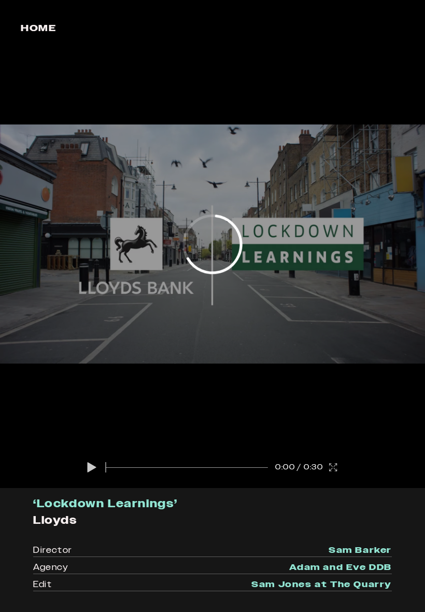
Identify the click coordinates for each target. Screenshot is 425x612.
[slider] (187, 467)
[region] (212, 244)
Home (38, 27)
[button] (91, 467)
